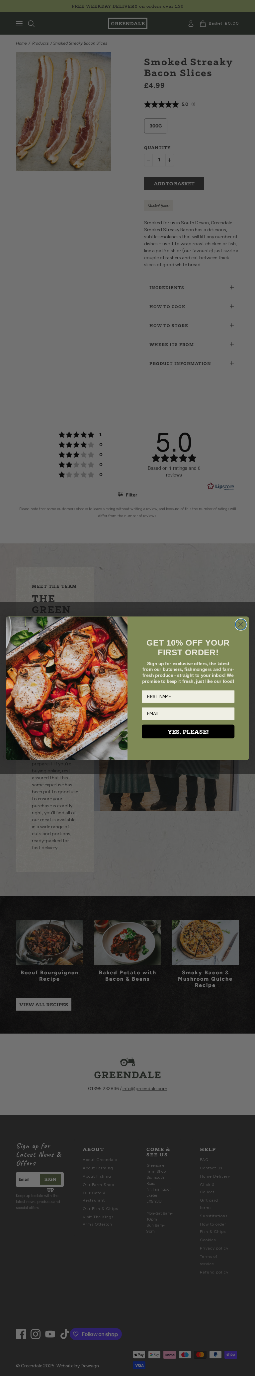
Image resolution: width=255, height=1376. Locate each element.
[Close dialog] (240, 624)
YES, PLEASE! (188, 731)
